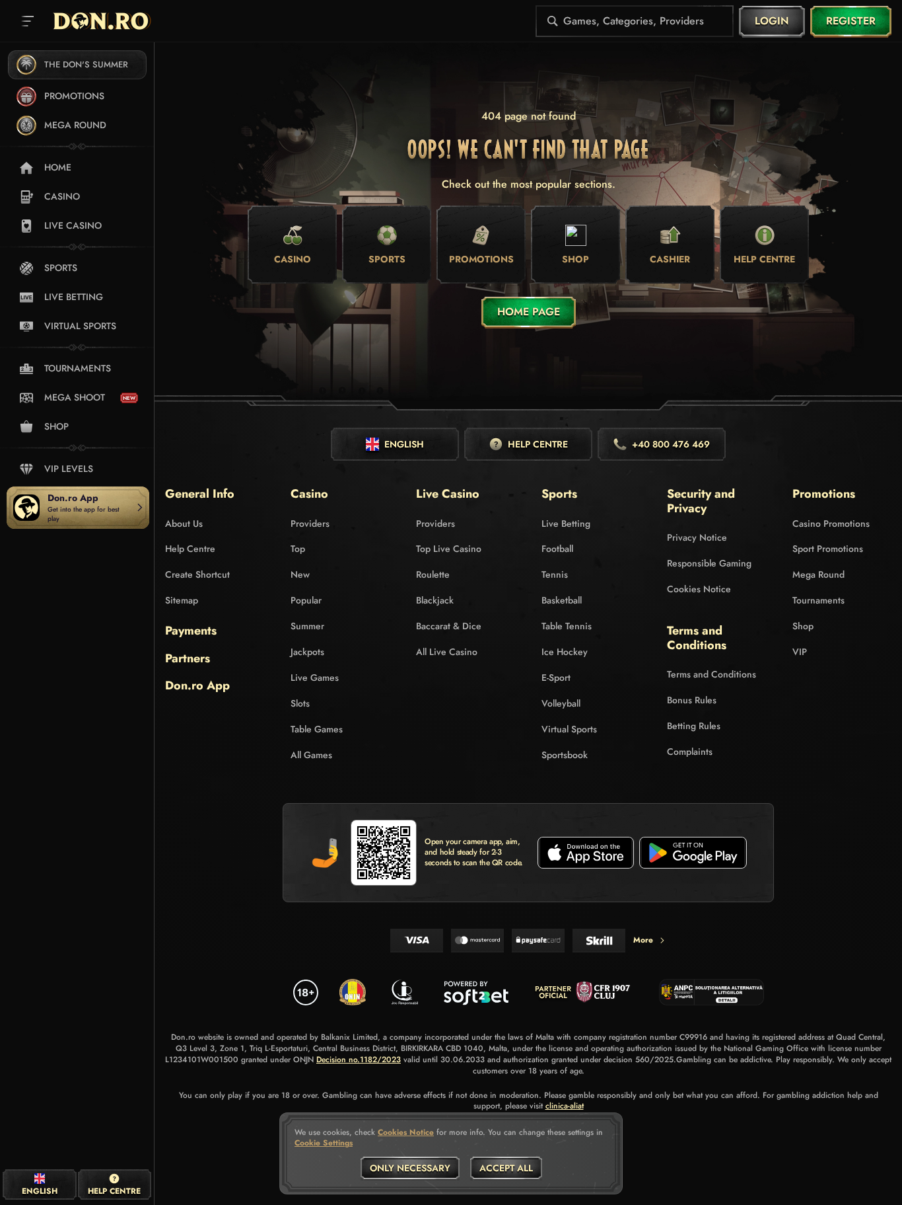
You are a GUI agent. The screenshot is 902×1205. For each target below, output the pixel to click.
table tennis (566, 626)
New (300, 574)
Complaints (689, 751)
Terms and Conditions (711, 674)
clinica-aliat (564, 1106)
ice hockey (564, 651)
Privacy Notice (697, 537)
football (557, 548)
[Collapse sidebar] (28, 21)
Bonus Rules (691, 700)
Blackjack (435, 600)
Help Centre (190, 548)
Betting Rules (693, 725)
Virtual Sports (569, 729)
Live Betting (565, 523)
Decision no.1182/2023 (358, 1060)
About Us (184, 523)
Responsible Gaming (709, 563)
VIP (799, 651)
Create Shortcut (197, 574)
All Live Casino (446, 651)
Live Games (315, 677)
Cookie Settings (324, 1143)
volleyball (560, 703)
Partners (187, 659)
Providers (310, 523)
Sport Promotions (827, 548)
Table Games (317, 729)
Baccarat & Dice (448, 626)
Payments (191, 631)
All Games (311, 754)
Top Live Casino (448, 548)
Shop (803, 626)
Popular (306, 600)
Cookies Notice (699, 589)
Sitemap (181, 600)
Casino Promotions (831, 523)
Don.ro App (197, 686)
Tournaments (818, 600)
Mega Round (818, 574)
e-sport (556, 677)
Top (298, 548)
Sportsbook (564, 754)
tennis (554, 574)
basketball (561, 600)
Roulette (433, 574)
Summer (307, 626)
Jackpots (307, 651)
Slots (300, 703)
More (643, 940)
